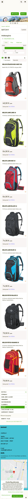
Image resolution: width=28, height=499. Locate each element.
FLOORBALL (4, 404)
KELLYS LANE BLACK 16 (9, 206)
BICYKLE (3, 392)
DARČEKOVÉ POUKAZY (7, 412)
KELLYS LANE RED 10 (8, 161)
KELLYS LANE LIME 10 (9, 112)
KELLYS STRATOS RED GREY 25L (12, 64)
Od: (4, 51)
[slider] (3, 48)
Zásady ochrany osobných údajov (15, 492)
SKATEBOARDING (6, 402)
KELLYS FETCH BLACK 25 (10, 295)
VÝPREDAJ (4, 394)
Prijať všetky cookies (17, 496)
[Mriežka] (3, 58)
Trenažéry (4, 399)
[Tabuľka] (9, 58)
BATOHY (3, 407)
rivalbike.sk (3, 433)
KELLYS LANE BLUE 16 (9, 250)
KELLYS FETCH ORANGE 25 (10, 342)
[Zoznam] (6, 58)
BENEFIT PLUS (5, 418)
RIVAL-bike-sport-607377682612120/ (14, 421)
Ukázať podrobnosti (6, 495)
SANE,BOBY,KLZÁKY (7, 397)
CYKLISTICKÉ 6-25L (9, 39)
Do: (15, 51)
